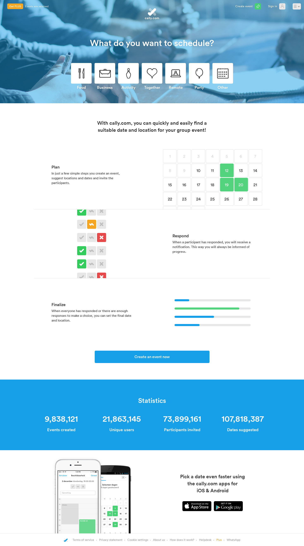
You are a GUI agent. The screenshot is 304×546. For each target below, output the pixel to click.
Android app (228, 506)
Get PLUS (15, 6)
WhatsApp (233, 540)
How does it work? (182, 540)
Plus (219, 540)
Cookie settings (137, 540)
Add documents (34, 6)
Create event (244, 6)
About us (159, 540)
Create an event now (152, 356)
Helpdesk (205, 540)
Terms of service (83, 540)
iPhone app (196, 506)
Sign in (272, 6)
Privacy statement (110, 540)
